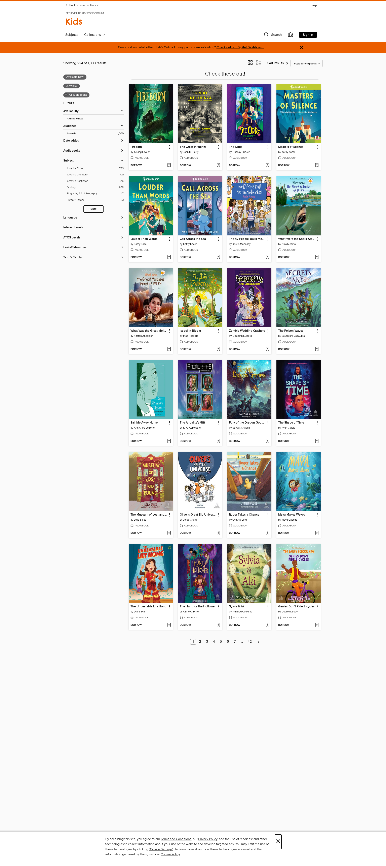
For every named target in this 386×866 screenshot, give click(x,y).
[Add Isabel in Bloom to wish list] (218, 349)
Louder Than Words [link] (143, 239)
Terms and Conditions (176, 839)
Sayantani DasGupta (293, 336)
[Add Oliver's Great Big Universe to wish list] (218, 533)
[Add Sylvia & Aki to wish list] (267, 625)
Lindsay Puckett (241, 152)
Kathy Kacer (288, 152)
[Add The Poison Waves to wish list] (316, 349)
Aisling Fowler (142, 152)
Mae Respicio (190, 336)
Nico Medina (289, 244)
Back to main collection (84, 5)
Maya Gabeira (289, 519)
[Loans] (291, 35)
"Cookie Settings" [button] (161, 849)
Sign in (308, 35)
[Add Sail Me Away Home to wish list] (168, 441)
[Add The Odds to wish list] (267, 165)
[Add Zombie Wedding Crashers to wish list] (267, 349)
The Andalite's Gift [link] (192, 423)
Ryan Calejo (288, 427)
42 (250, 641)
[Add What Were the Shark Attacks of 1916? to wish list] (316, 257)
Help (314, 5)
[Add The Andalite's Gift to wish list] (218, 441)
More (93, 209)
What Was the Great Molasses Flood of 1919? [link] (148, 331)
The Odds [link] (235, 147)
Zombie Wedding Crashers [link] (247, 331)
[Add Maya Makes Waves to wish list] (316, 533)
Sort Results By (277, 63)
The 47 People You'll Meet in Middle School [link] (247, 239)
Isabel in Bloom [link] (190, 331)
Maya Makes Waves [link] (291, 515)
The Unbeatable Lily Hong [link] (148, 606)
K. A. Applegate (192, 427)
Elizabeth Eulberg (242, 336)
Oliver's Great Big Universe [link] (198, 515)
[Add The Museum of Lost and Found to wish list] (168, 533)
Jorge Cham (190, 519)
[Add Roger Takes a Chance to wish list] (267, 533)
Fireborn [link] (136, 147)
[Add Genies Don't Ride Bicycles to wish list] (316, 625)
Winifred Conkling (242, 611)
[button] (272, 35)
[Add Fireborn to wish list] (168, 165)
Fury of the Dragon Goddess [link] (247, 423)
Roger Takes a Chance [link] (244, 515)
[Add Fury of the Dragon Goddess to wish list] (267, 441)
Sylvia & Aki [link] (237, 606)
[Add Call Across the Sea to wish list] (218, 257)
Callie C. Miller (191, 611)
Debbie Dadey (290, 611)
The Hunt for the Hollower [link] (198, 606)
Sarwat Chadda (241, 427)
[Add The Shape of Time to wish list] (316, 441)
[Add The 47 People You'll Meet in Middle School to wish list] (267, 257)
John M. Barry (190, 152)
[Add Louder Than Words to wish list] (168, 257)
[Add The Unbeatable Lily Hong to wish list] (168, 625)
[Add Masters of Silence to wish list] (316, 165)
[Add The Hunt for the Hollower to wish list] (218, 625)
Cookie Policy (170, 854)
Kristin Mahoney (241, 244)
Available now (75, 118)
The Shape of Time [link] (291, 423)
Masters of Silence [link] (290, 147)
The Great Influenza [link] (193, 147)
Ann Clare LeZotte (144, 427)
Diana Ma (139, 611)
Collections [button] (93, 35)
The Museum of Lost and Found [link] (148, 515)
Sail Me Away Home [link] (144, 423)
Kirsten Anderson (143, 336)
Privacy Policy (207, 839)
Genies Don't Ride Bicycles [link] (296, 606)
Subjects (71, 35)
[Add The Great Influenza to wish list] (218, 165)
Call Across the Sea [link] (193, 239)
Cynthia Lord (239, 519)
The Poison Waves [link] (290, 331)
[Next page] (259, 641)
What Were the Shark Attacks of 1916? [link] (296, 239)
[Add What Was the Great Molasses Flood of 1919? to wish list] (168, 349)
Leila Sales (140, 519)
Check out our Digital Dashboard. (240, 47)
